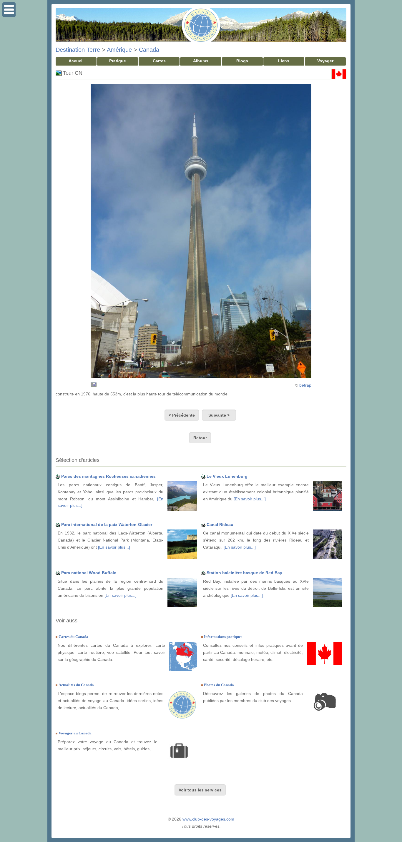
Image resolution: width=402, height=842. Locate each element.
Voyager (325, 61)
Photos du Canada (219, 685)
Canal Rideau (220, 524)
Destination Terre (78, 49)
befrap (305, 385)
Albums (200, 61)
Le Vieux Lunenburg (227, 476)
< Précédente (182, 415)
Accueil (76, 61)
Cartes (159, 61)
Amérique (119, 49)
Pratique (117, 61)
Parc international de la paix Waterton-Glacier (106, 524)
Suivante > (219, 415)
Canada (149, 49)
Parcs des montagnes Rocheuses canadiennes (108, 476)
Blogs (242, 61)
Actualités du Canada (76, 685)
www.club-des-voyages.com (208, 819)
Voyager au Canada (75, 733)
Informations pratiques (223, 636)
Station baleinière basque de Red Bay (244, 572)
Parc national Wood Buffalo (89, 572)
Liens (283, 61)
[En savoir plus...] (250, 499)
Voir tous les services (200, 790)
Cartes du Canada (73, 636)
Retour (200, 437)
